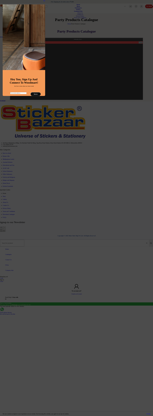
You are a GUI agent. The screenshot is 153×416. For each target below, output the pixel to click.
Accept (148, 414)
